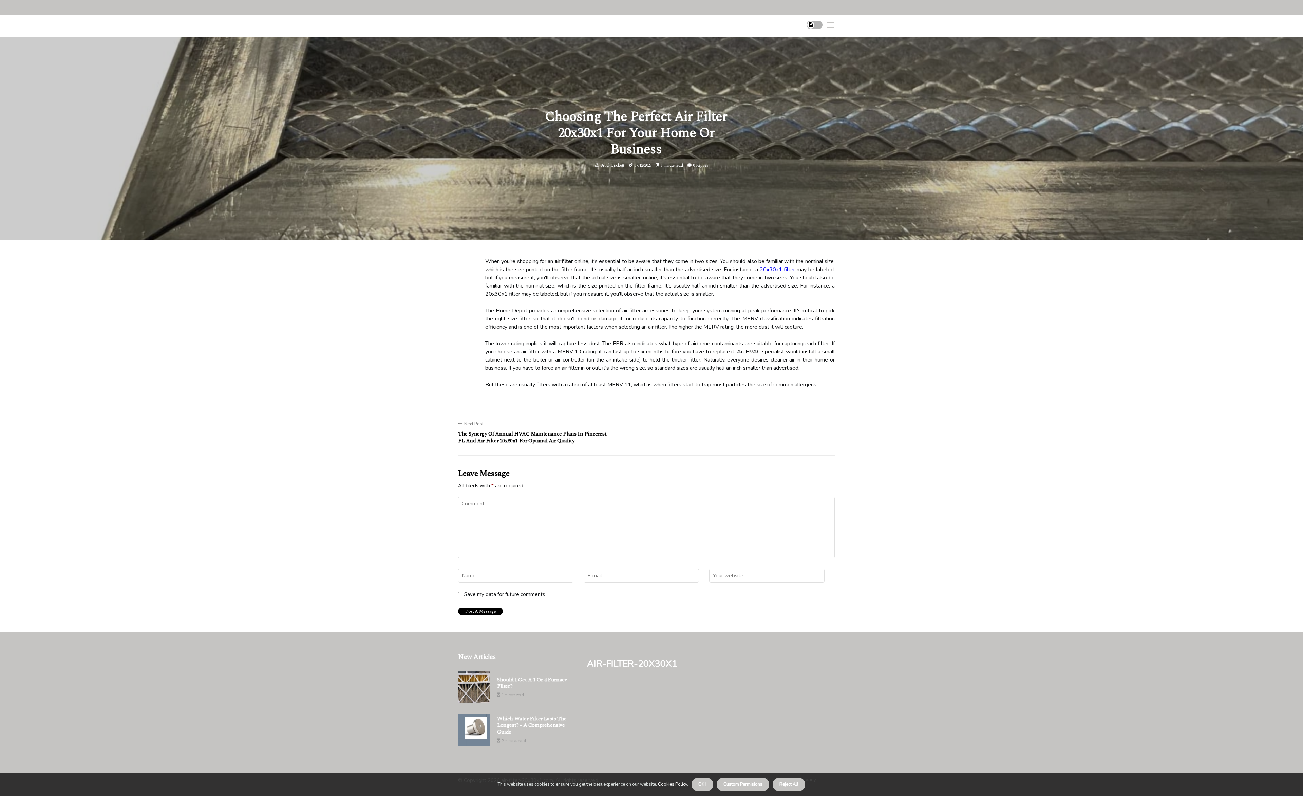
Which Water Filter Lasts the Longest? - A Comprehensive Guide (532, 725)
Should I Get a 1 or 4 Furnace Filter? (532, 683)
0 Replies (700, 165)
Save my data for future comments (504, 594)
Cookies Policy (672, 784)
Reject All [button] (788, 784)
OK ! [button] (702, 784)
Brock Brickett (612, 165)
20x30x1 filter (777, 269)
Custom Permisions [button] (742, 784)
